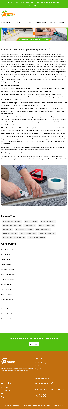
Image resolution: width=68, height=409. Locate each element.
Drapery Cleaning (6, 294)
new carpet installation (48, 221)
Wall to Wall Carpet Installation (12, 221)
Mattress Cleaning (7, 299)
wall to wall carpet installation (37, 237)
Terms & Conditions (6, 391)
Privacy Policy (5, 387)
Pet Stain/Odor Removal (8, 314)
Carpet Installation (7, 264)
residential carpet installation (24, 229)
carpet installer (8, 229)
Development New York (55, 405)
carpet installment (30, 225)
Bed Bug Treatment (7, 304)
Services (29, 22)
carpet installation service (47, 225)
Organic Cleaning (6, 284)
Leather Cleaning (6, 309)
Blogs (55, 22)
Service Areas (41, 22)
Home (3, 22)
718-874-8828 (14, 2)
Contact (62, 22)
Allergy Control (6, 289)
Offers (49, 22)
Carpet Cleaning (6, 259)
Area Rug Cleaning (7, 249)
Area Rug (9, 22)
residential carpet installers (48, 233)
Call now (34, 344)
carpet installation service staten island (14, 237)
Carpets (20, 22)
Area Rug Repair (6, 254)
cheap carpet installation (43, 229)
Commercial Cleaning (7, 279)
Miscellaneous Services (8, 319)
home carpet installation (10, 233)
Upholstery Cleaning (7, 269)
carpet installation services (29, 233)
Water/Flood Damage (8, 274)
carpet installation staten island (12, 225)
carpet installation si (31, 221)
